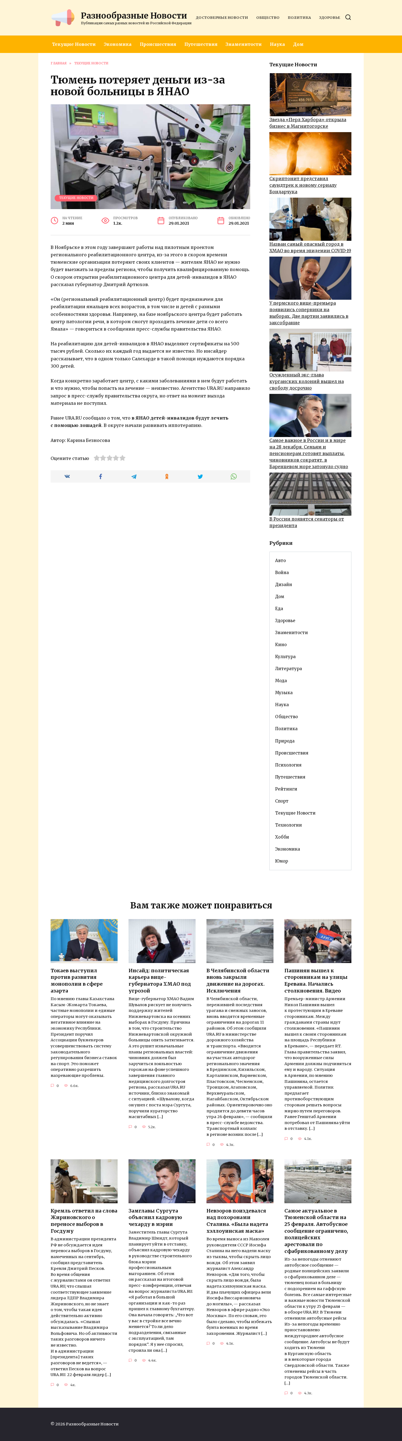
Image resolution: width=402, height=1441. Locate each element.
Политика (299, 17)
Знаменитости (244, 44)
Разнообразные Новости (134, 15)
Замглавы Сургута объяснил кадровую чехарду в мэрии (155, 1217)
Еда (279, 608)
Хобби (282, 837)
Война (282, 572)
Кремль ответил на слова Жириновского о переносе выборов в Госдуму (84, 1221)
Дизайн (283, 584)
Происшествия (158, 44)
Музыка (284, 692)
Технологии (288, 825)
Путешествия (200, 44)
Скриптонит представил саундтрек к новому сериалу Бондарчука (303, 185)
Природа (285, 741)
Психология (288, 765)
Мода (281, 680)
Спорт (282, 801)
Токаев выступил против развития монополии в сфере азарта (77, 981)
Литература (288, 668)
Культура (285, 656)
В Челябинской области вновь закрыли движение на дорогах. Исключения (237, 981)
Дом (298, 44)
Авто (280, 560)
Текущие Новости (74, 44)
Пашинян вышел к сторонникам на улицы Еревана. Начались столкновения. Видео (316, 981)
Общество (267, 17)
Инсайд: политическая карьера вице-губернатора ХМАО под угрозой (160, 981)
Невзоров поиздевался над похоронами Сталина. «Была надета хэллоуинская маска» (237, 1221)
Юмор (281, 861)
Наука (277, 44)
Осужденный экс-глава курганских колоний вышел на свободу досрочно (306, 381)
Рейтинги (286, 789)
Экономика (118, 44)
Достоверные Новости (222, 17)
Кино (281, 644)
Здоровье (329, 17)
